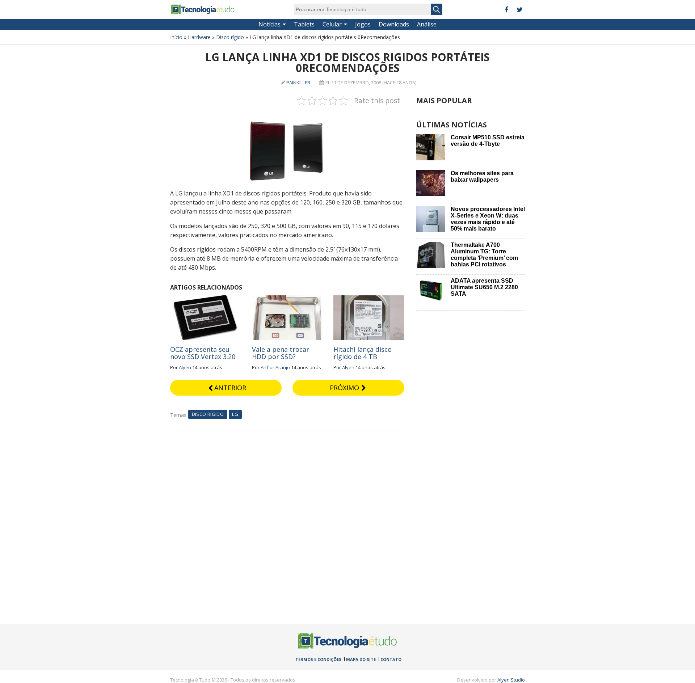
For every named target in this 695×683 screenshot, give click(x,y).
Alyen (185, 367)
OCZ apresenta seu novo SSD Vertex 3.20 (202, 353)
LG (235, 414)
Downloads (394, 24)
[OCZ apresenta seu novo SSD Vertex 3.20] (205, 299)
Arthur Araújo (275, 367)
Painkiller (298, 82)
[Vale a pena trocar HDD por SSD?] (287, 299)
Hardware (199, 37)
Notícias (269, 24)
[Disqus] (287, 520)
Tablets (304, 24)
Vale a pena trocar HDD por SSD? (280, 353)
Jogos (363, 24)
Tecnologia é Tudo (202, 9)
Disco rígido (230, 37)
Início (176, 37)
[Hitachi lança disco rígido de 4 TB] (368, 299)
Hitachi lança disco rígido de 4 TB (362, 353)
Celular (332, 24)
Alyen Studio (511, 679)
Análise (427, 24)
